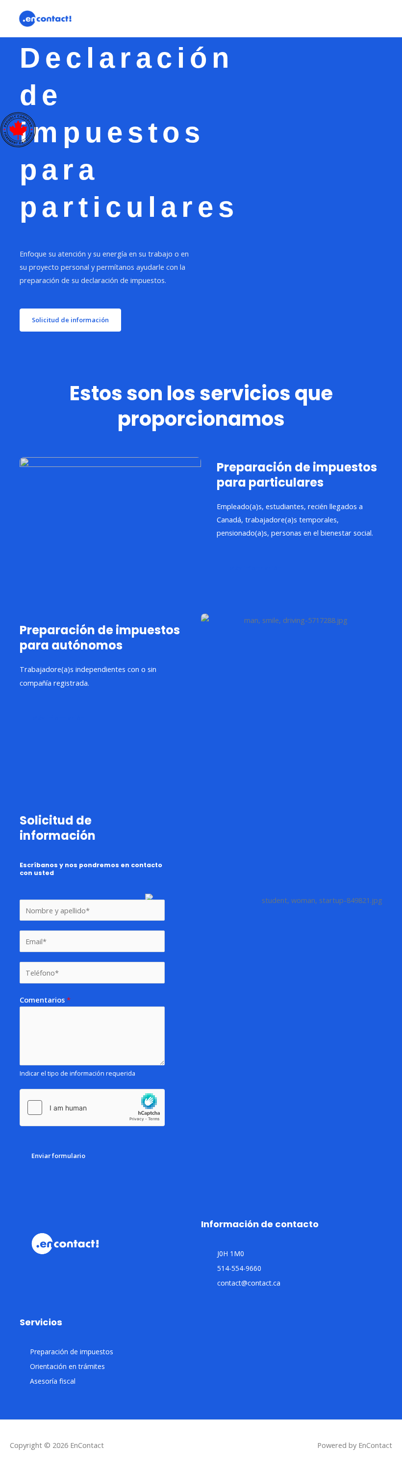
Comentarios (45, 1000)
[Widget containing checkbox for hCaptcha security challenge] (92, 1107)
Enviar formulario (58, 1155)
